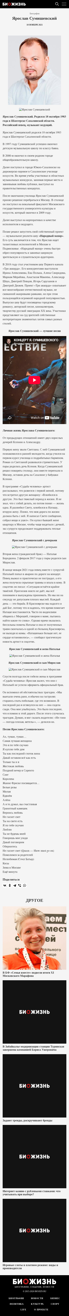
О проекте (40, 1309)
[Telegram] (15, 885)
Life (23, 1309)
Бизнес (55, 1298)
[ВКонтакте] (5, 885)
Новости (37, 1298)
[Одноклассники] (10, 885)
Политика (17, 1304)
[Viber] (20, 885)
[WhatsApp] (24, 885)
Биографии (34, 13)
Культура (37, 1304)
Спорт (55, 1304)
